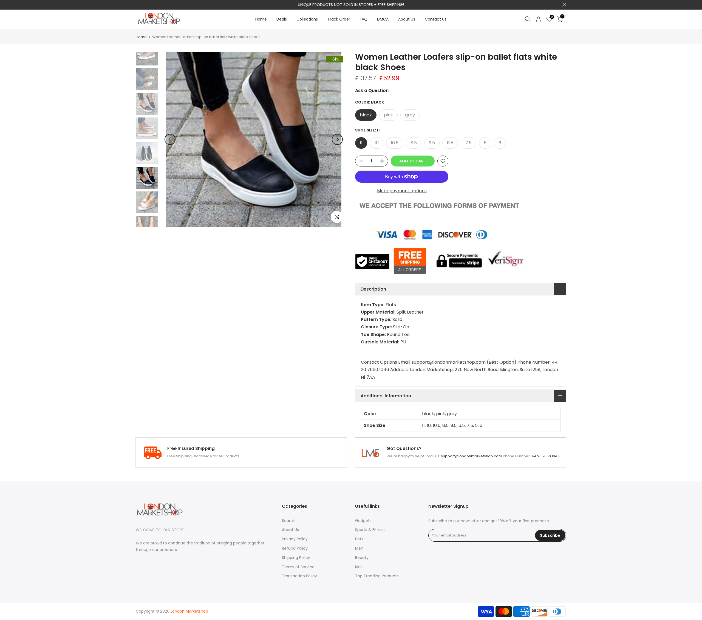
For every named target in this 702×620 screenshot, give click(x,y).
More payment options (402, 191)
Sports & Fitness (370, 529)
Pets (359, 539)
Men (359, 548)
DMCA (383, 19)
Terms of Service (298, 567)
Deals (281, 19)
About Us (406, 19)
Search (288, 520)
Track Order (338, 19)
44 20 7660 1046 (545, 456)
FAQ (363, 19)
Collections (307, 19)
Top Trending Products (377, 576)
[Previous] (170, 139)
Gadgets (363, 520)
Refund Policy (295, 548)
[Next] (337, 139)
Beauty (362, 557)
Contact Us (435, 19)
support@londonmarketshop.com (471, 456)
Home (261, 19)
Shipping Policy (296, 557)
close (138, 4)
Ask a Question (372, 90)
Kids (359, 567)
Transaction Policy (299, 576)
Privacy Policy (295, 539)
